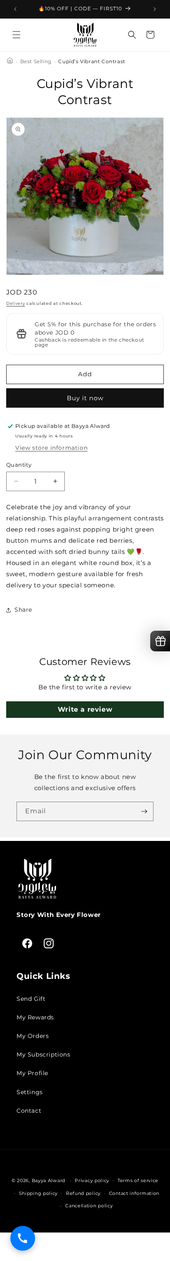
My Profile (32, 1073)
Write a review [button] (85, 709)
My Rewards (35, 1017)
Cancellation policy (89, 1206)
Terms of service (138, 1180)
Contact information (134, 1193)
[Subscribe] (144, 811)
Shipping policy (38, 1193)
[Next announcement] (155, 9)
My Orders (33, 1036)
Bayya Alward (48, 1180)
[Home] (10, 61)
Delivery (15, 303)
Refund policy (83, 1193)
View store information (51, 447)
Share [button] (23, 609)
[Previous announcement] (15, 9)
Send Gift (31, 998)
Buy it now (85, 398)
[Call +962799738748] (22, 1238)
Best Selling (36, 61)
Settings (30, 1092)
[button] (16, 35)
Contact (29, 1110)
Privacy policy (92, 1180)
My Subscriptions (44, 1054)
